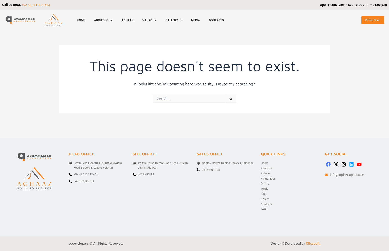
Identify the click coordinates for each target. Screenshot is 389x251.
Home (81, 20)
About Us (101, 20)
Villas (147, 20)
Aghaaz (127, 20)
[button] (103, 20)
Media (195, 20)
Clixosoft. (313, 244)
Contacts (216, 20)
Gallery (171, 20)
